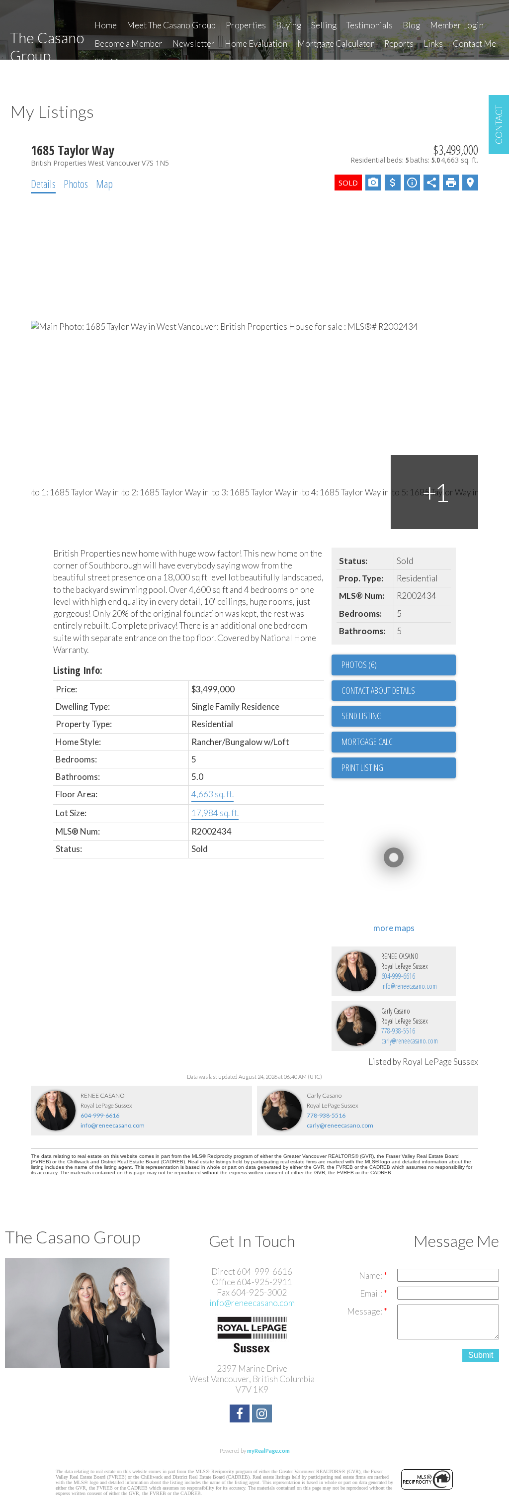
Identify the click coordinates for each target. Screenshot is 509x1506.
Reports (399, 43)
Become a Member (128, 43)
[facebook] (241, 1415)
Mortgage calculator (398, 742)
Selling (324, 25)
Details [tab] (43, 183)
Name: (371, 1275)
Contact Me (474, 43)
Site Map (110, 62)
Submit (480, 1355)
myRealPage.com (268, 1450)
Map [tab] (104, 183)
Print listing (362, 767)
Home (105, 25)
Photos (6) (359, 664)
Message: (365, 1311)
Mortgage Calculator (335, 43)
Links (433, 43)
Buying (288, 25)
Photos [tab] (76, 183)
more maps (394, 928)
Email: (372, 1293)
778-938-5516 (398, 1030)
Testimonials (369, 25)
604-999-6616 (398, 976)
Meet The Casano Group (171, 25)
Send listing (361, 716)
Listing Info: (77, 670)
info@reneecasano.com (409, 986)
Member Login (457, 25)
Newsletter (193, 43)
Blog (411, 25)
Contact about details (378, 690)
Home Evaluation (256, 43)
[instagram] (263, 1415)
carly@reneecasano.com (409, 1040)
